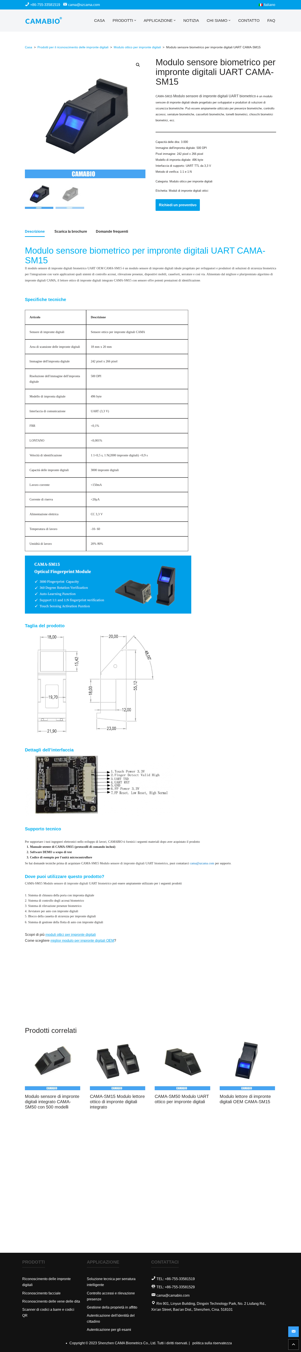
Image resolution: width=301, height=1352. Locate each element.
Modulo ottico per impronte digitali (137, 47)
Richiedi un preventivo (178, 205)
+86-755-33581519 (45, 5)
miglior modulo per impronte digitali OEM (82, 940)
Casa (28, 47)
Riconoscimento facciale (41, 1293)
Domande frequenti (112, 231)
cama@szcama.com (83, 5)
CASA (99, 20)
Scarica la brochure (70, 231)
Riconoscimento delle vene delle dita (51, 1301)
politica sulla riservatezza (212, 1343)
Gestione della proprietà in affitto (112, 1307)
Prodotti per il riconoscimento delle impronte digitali (72, 47)
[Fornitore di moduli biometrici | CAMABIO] (43, 20)
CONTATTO (249, 20)
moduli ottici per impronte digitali (70, 934)
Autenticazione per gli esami (109, 1329)
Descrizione (35, 231)
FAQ (271, 20)
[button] (135, 20)
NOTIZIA (191, 20)
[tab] (35, 232)
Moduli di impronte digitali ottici (188, 190)
